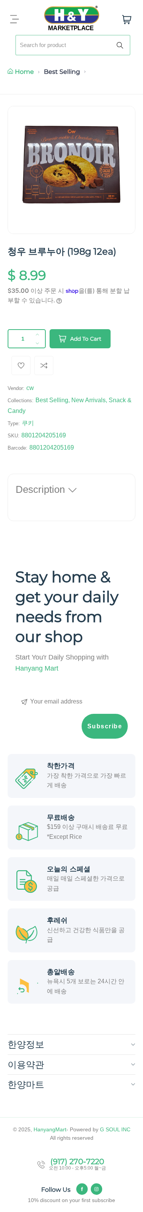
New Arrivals (88, 400)
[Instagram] (96, 1189)
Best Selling (62, 71)
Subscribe (104, 726)
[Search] (121, 45)
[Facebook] (82, 1189)
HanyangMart (50, 1129)
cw (30, 388)
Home (24, 71)
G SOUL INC (115, 1129)
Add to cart (85, 338)
